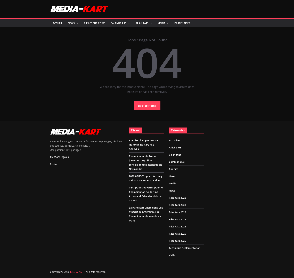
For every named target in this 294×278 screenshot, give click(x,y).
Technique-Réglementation (184, 248)
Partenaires (182, 23)
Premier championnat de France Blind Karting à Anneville (143, 144)
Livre (172, 176)
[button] (76, 23)
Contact (54, 164)
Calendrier (175, 154)
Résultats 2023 (177, 219)
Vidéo (172, 255)
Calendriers (118, 23)
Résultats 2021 (177, 204)
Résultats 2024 (177, 226)
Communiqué (177, 161)
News (71, 23)
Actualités (175, 140)
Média (161, 23)
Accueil (57, 23)
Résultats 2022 (177, 212)
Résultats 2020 (177, 197)
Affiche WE (175, 147)
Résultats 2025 (177, 233)
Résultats (142, 23)
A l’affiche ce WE (94, 23)
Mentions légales (59, 156)
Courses (173, 169)
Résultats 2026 (177, 240)
